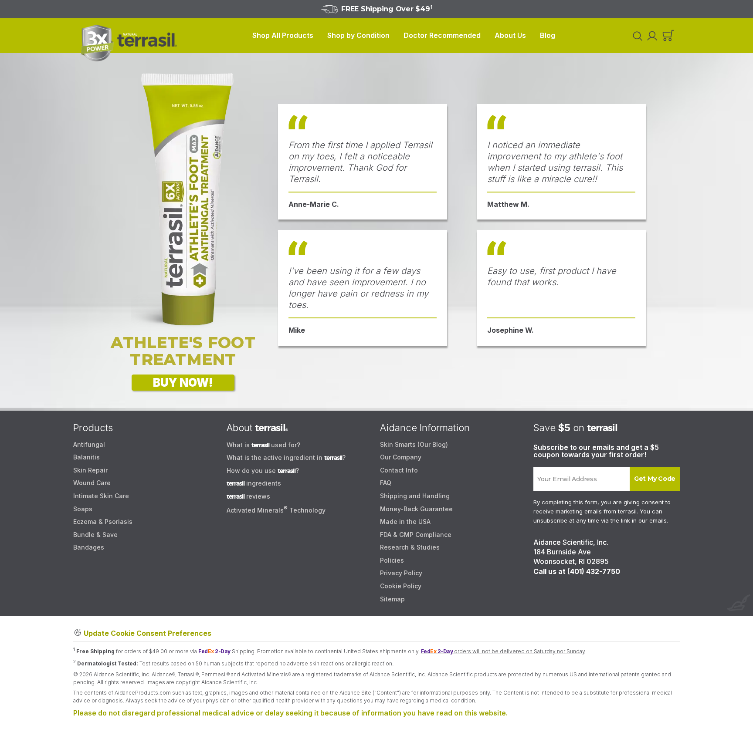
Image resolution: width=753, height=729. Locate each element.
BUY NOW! (183, 382)
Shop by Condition (358, 35)
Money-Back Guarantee (416, 509)
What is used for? (263, 445)
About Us (510, 35)
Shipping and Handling (415, 496)
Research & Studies (410, 547)
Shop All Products (282, 35)
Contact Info (399, 470)
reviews (248, 496)
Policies (392, 560)
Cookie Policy (400, 586)
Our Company (400, 457)
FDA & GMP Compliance (415, 534)
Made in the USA (405, 521)
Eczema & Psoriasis (102, 521)
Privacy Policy (401, 573)
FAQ (385, 482)
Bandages (88, 547)
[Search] (636, 35)
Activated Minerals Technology (276, 510)
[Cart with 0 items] (668, 36)
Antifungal (89, 444)
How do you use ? (263, 470)
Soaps (82, 509)
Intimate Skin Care (101, 496)
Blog (547, 35)
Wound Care (92, 482)
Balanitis (86, 457)
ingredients (254, 483)
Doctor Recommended (442, 35)
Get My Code (654, 479)
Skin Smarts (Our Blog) (414, 444)
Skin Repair (90, 470)
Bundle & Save (95, 534)
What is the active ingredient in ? (286, 457)
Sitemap (392, 599)
